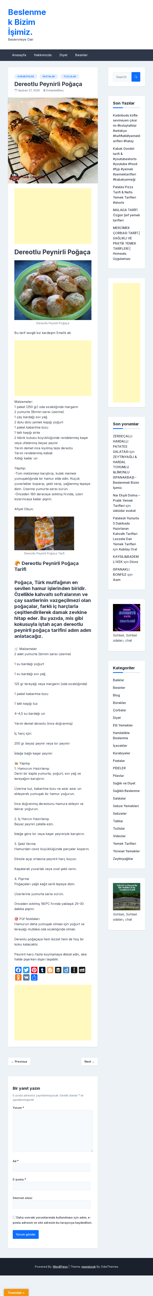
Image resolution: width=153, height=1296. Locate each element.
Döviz (134, 562)
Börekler (119, 703)
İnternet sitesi (22, 1198)
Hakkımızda (43, 55)
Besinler (81, 55)
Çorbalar (119, 710)
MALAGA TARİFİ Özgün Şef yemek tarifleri (126, 215)
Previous (19, 1061)
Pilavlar (118, 776)
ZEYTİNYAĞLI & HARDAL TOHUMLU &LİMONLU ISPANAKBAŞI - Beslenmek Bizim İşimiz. (126, 472)
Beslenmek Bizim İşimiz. (27, 22)
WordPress (60, 1266)
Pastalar (49, 76)
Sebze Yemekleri (126, 806)
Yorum (18, 1107)
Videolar (119, 836)
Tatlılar (118, 821)
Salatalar (119, 798)
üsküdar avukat (124, 511)
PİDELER (119, 768)
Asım (117, 580)
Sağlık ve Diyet (124, 783)
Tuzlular (70, 76)
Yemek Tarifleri (124, 844)
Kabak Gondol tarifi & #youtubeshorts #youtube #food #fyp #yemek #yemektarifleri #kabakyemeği (125, 164)
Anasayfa (19, 55)
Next (89, 1061)
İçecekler (120, 746)
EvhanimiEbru (55, 90)
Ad (16, 1161)
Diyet (63, 55)
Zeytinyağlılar (123, 859)
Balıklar (118, 680)
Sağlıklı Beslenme (126, 791)
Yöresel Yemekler (126, 851)
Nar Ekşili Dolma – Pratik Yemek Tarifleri (126, 500)
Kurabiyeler (26, 76)
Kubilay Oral (128, 549)
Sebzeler (120, 813)
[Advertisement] (52, 216)
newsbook (88, 1266)
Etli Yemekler (123, 725)
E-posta (19, 1179)
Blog (116, 695)
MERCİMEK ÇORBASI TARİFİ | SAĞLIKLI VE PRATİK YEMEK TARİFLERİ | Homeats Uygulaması (126, 243)
